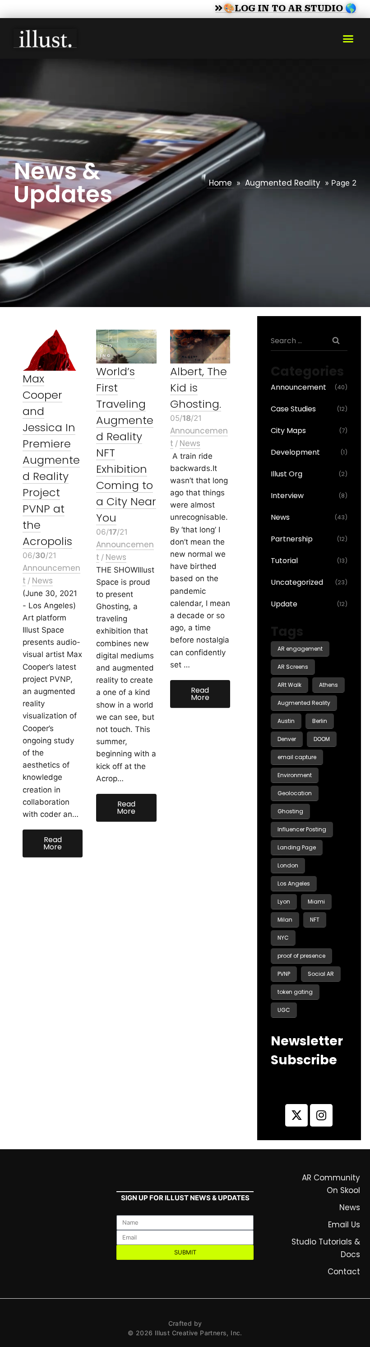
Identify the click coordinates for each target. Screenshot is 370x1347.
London (288, 865)
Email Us (344, 1224)
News (42, 580)
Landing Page (297, 847)
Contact (344, 1271)
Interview (287, 495)
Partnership (292, 539)
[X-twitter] (296, 1115)
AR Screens (293, 667)
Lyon (284, 901)
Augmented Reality (282, 182)
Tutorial (284, 560)
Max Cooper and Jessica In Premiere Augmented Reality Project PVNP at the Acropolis (51, 460)
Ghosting (290, 811)
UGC (284, 1010)
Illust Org (286, 474)
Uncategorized (297, 582)
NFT (314, 919)
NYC (283, 938)
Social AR (321, 974)
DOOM (322, 739)
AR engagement (300, 649)
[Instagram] (321, 1115)
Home (220, 182)
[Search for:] (309, 340)
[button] (348, 38)
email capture (297, 757)
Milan (285, 919)
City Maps (288, 430)
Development (295, 452)
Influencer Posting (302, 829)
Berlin (319, 721)
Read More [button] (52, 843)
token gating (295, 992)
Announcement (298, 387)
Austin (286, 721)
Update (284, 604)
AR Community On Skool (331, 1184)
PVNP (284, 974)
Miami (316, 901)
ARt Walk (289, 685)
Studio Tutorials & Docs (325, 1248)
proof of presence (301, 956)
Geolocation (295, 793)
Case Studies (293, 409)
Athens (328, 685)
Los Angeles (294, 883)
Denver (287, 739)
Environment (295, 775)
